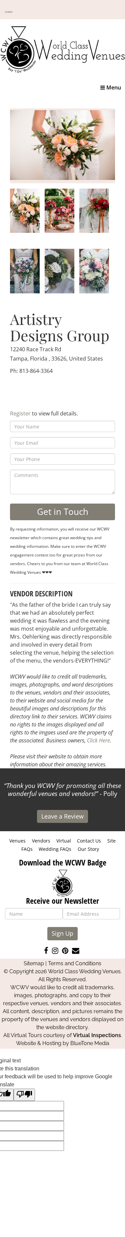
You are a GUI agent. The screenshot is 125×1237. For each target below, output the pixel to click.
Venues (17, 841)
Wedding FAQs (55, 849)
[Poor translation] (24, 1095)
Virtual (63, 841)
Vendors (41, 841)
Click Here (98, 740)
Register (20, 413)
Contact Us (89, 841)
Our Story (88, 849)
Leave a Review (62, 816)
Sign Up (62, 933)
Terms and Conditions (74, 963)
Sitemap (34, 963)
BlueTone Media (89, 1043)
